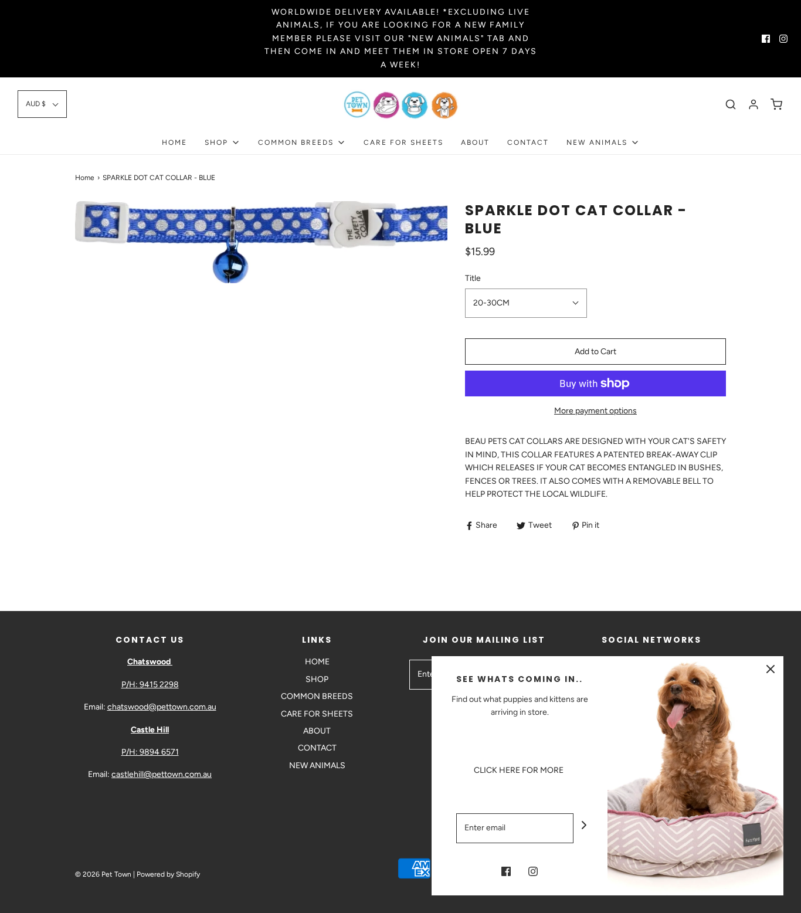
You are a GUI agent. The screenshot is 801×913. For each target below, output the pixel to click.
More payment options (595, 411)
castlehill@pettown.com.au (161, 774)
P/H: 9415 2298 (150, 685)
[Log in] (753, 104)
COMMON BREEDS (317, 696)
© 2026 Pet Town (103, 874)
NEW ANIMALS (317, 766)
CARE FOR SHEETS (403, 142)
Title (473, 278)
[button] (42, 104)
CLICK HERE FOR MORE (519, 770)
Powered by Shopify (168, 874)
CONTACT (528, 142)
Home (84, 178)
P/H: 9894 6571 (150, 752)
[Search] (731, 104)
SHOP (317, 679)
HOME (174, 142)
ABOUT (475, 142)
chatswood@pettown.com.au (161, 707)
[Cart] (776, 104)
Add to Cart (595, 352)
